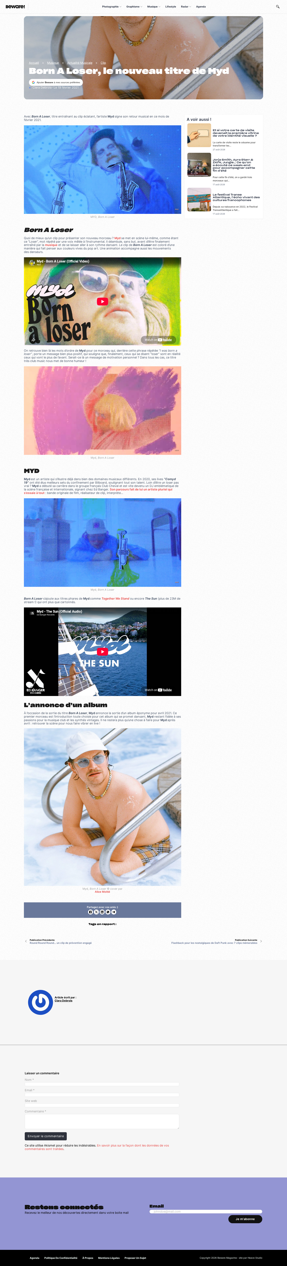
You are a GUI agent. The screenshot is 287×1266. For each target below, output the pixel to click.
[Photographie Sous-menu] (120, 7)
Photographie (110, 6)
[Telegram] (113, 912)
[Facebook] (90, 912)
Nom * (29, 1079)
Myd (117, 238)
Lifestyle (170, 6)
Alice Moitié (102, 891)
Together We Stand (115, 598)
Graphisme (133, 6)
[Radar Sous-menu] (190, 7)
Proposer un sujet (135, 1258)
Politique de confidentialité (60, 1258)
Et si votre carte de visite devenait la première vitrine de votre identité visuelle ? (236, 133)
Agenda (201, 6)
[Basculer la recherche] (278, 6)
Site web (31, 1101)
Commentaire (35, 1111)
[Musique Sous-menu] (159, 7)
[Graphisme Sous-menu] (141, 7)
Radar (184, 6)
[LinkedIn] (102, 912)
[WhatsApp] (107, 912)
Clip (103, 63)
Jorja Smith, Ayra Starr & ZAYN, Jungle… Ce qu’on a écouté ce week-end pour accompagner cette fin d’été (234, 165)
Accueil (34, 63)
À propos (87, 1258)
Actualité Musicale (79, 63)
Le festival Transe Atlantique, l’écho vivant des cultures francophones (236, 198)
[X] (96, 912)
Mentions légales (109, 1258)
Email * (30, 1090)
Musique (152, 6)
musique (51, 245)
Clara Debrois (63, 1000)
